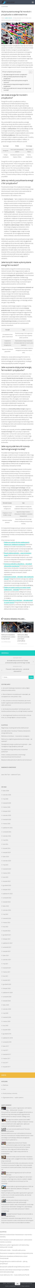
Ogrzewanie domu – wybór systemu (13, 1097)
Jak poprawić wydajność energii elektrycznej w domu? (15, 1266)
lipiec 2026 (6, 790)
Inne (4, 1089)
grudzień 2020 (7, 984)
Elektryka (4, 6)
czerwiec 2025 (7, 815)
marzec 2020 (6, 1021)
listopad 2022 (6, 889)
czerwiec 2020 (7, 1009)
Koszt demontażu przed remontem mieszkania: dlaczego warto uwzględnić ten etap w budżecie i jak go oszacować (17, 1159)
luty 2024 (5, 844)
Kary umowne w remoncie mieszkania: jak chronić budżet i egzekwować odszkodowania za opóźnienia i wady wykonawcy (16, 703)
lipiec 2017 (6, 1046)
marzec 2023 (6, 873)
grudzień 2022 (7, 885)
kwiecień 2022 (7, 918)
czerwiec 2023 (7, 861)
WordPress (13, 1286)
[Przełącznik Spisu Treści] (30, 72)
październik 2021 (8, 943)
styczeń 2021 (6, 980)
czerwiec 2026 (7, 795)
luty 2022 (5, 926)
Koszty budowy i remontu (10, 1093)
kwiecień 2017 (7, 1054)
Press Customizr (25, 1286)
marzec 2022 (6, 922)
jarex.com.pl (8, 18)
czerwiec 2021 (7, 959)
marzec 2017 (6, 1058)
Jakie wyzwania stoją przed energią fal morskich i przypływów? (17, 85)
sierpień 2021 (7, 951)
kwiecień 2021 (7, 968)
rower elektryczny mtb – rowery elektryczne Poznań (14, 1275)
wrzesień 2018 (7, 1042)
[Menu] (33, 2)
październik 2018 (8, 1038)
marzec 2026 (6, 807)
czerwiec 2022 (7, 910)
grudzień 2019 (7, 1034)
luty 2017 (5, 1062)
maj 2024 (5, 840)
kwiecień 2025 (7, 819)
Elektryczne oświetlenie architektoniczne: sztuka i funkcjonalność (8, 637)
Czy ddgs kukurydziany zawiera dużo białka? (18, 1119)
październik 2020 (8, 992)
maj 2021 (5, 964)
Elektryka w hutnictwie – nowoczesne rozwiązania (15, 736)
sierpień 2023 (7, 852)
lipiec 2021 (6, 955)
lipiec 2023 (6, 856)
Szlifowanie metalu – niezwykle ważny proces (13, 1250)
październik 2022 (8, 893)
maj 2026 (5, 799)
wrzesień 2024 (7, 832)
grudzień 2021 (7, 935)
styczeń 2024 (6, 848)
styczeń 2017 (6, 1067)
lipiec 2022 (6, 906)
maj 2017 (5, 1050)
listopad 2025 (6, 811)
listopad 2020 (6, 988)
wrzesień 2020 (7, 996)
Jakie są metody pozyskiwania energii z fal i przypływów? (15, 77)
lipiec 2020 (6, 1005)
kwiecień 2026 (7, 803)
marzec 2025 (6, 823)
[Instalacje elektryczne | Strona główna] (10, 2)
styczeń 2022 (6, 931)
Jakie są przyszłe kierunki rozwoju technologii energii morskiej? (17, 89)
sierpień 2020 (7, 1001)
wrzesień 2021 (7, 947)
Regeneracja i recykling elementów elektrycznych (15, 728)
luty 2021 (5, 976)
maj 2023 (5, 865)
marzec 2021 (6, 972)
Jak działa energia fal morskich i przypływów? (15, 74)
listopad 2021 (6, 939)
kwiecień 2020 (7, 1017)
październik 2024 (8, 828)
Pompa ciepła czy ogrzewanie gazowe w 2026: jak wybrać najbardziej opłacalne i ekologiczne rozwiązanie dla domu (17, 1189)
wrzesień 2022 (7, 898)
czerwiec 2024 (7, 836)
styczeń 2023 (6, 881)
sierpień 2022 (7, 902)
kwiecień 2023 (7, 869)
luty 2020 (5, 1025)
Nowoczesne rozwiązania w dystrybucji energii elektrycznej (16, 1253)
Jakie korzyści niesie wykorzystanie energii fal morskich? (16, 81)
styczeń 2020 (6, 1029)
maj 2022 (5, 914)
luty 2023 (5, 877)
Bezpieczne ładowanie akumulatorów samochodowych (16, 760)
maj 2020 (5, 1013)
